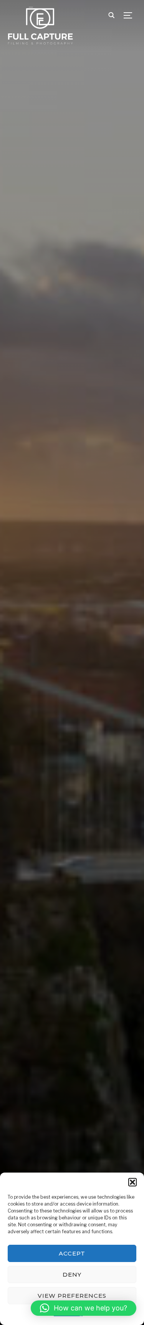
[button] (132, 1182)
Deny (72, 1274)
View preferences (72, 1295)
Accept (72, 1253)
